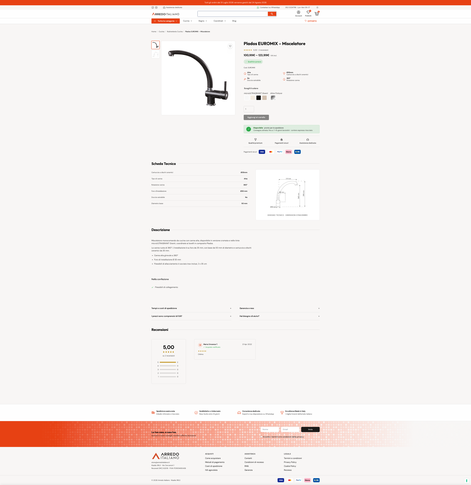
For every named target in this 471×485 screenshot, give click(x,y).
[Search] (272, 14)
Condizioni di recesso (254, 462)
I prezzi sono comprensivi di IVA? (166, 316)
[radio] (246, 97)
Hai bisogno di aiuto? (249, 316)
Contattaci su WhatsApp (270, 7)
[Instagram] (156, 7)
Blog (234, 21)
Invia (310, 429)
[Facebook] (152, 7)
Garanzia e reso (247, 308)
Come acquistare (213, 458)
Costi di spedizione (213, 466)
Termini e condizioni (293, 458)
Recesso (288, 470)
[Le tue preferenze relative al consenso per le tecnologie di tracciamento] (466, 480)
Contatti (248, 458)
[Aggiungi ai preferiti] (230, 46)
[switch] (317, 7)
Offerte (312, 21)
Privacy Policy (290, 462)
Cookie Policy (290, 466)
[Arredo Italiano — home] (165, 13)
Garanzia (249, 470)
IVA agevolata (211, 470)
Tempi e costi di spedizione (164, 308)
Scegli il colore (251, 88)
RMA (247, 466)
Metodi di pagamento (214, 462)
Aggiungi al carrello (256, 117)
